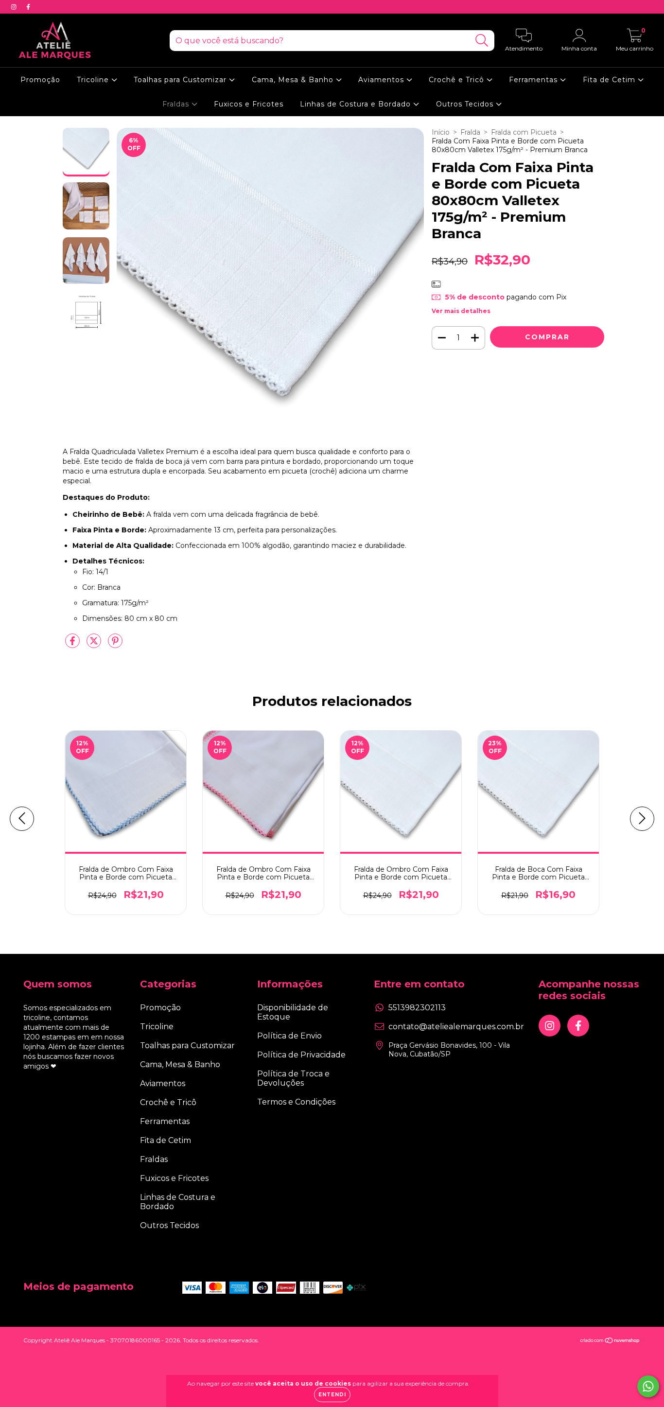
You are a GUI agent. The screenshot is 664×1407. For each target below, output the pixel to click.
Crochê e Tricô (458, 79)
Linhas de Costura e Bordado (356, 104)
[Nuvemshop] (610, 1341)
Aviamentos (382, 79)
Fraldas (177, 104)
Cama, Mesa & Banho (294, 79)
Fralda (470, 132)
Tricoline (94, 79)
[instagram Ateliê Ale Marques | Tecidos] (14, 6)
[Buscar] (482, 40)
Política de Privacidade (301, 1054)
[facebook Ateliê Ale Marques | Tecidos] (28, 6)
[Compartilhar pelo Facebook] (73, 644)
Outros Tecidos (466, 104)
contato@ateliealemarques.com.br (456, 1026)
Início (441, 132)
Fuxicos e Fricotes (248, 104)
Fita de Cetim (610, 79)
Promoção (40, 79)
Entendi (332, 1394)
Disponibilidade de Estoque (292, 1012)
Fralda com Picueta (524, 132)
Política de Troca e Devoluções (293, 1078)
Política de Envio (289, 1035)
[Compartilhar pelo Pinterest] (115, 644)
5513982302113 (417, 1007)
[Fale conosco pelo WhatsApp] (648, 1386)
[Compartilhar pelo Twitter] (95, 644)
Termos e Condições (296, 1102)
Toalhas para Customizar (181, 79)
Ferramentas (534, 79)
